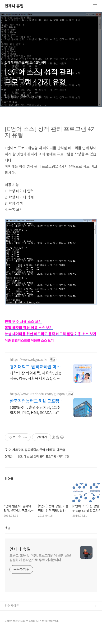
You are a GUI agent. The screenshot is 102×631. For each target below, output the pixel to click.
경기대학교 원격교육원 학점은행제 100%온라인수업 (35, 366)
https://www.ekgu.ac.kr (29, 359)
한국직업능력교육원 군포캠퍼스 (36, 401)
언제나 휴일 (14, 6)
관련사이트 (12, 605)
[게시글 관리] (25, 437)
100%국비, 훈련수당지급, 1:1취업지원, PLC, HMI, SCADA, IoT (35, 409)
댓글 (7, 527)
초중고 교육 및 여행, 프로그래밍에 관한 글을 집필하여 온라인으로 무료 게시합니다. (40, 557)
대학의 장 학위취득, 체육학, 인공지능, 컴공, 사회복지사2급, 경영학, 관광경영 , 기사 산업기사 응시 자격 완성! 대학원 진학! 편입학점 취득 (36, 375)
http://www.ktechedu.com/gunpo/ (37, 394)
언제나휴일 (12, 621)
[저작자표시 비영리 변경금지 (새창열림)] (57, 437)
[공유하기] (19, 437)
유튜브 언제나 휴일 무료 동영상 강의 (28, 614)
